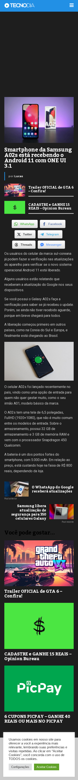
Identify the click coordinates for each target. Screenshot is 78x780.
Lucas (18, 176)
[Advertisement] (39, 54)
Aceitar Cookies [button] (47, 767)
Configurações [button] (20, 767)
